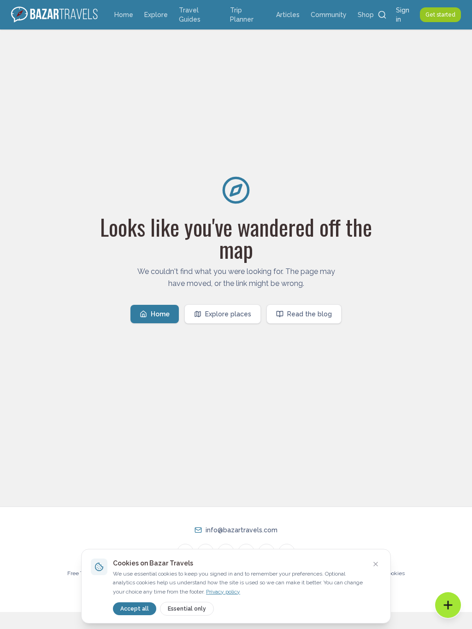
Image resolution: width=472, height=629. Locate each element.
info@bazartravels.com (241, 530)
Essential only (187, 609)
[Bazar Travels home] (55, 14)
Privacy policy (223, 591)
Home (123, 14)
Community (329, 14)
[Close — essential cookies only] (375, 564)
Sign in (402, 14)
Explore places (228, 314)
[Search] (382, 14)
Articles (288, 14)
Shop (366, 14)
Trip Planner (242, 14)
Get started (440, 15)
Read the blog (309, 314)
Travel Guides (190, 14)
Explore (156, 14)
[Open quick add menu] (448, 605)
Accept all (134, 609)
